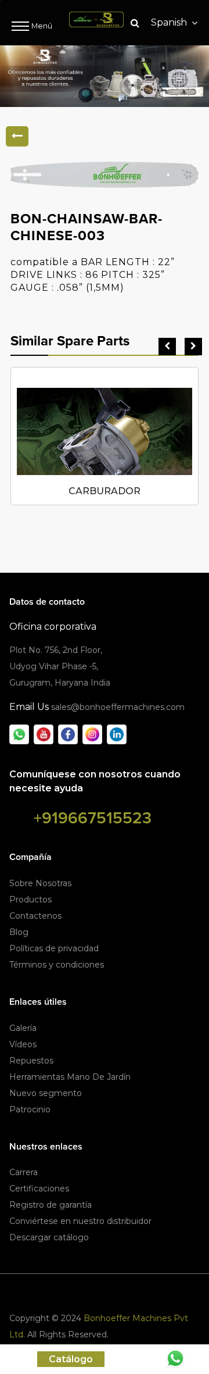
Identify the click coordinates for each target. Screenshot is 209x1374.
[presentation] (167, 346)
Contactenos (35, 916)
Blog (18, 932)
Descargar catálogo (49, 1237)
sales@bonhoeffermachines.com (118, 707)
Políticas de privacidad (54, 948)
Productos (30, 899)
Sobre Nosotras (40, 883)
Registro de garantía (50, 1205)
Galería (23, 1028)
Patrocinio (30, 1109)
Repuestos (31, 1060)
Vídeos (23, 1044)
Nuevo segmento (45, 1093)
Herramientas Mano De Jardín (70, 1077)
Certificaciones (39, 1188)
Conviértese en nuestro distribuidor (80, 1221)
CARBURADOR (104, 491)
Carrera (23, 1172)
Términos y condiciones (56, 964)
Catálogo (71, 1359)
